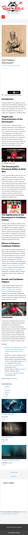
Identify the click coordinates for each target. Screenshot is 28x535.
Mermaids (4, 291)
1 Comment (4, 65)
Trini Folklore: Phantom (7, 437)
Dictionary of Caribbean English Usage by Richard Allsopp (14, 351)
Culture (10, 65)
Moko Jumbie (15, 289)
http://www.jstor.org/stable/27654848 (14, 373)
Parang (15, 269)
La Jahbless (9, 289)
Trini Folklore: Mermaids (7, 414)
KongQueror (14, 378)
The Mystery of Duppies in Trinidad (10, 460)
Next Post (14, 476)
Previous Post (13, 472)
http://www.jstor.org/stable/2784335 (14, 365)
